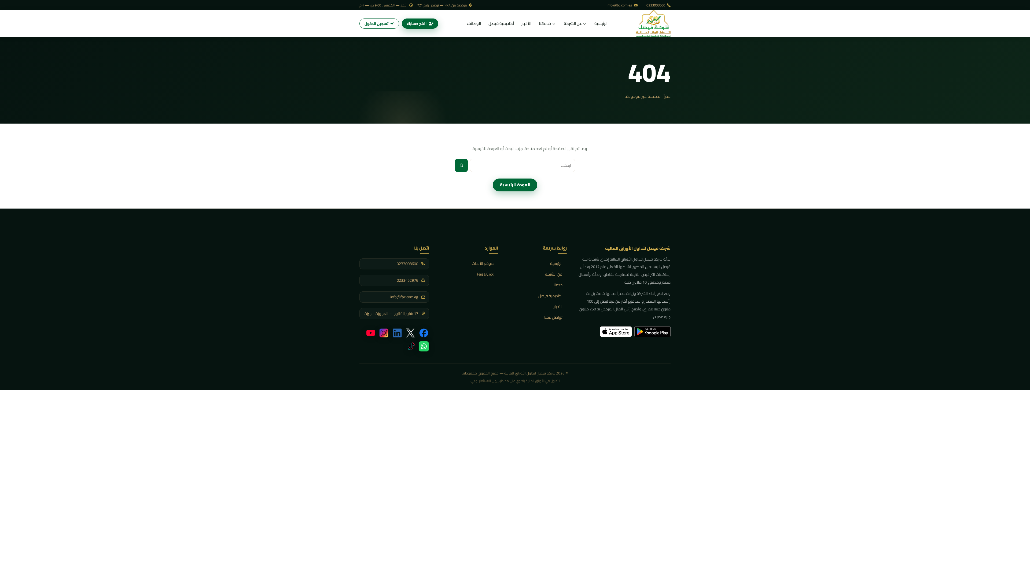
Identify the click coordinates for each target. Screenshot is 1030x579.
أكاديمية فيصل (550, 295)
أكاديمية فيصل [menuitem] (501, 23)
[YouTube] (370, 333)
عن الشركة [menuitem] (573, 23)
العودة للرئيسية (515, 185)
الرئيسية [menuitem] (601, 23)
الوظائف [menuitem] (474, 23)
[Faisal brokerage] (653, 23)
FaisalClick (485, 274)
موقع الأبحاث (483, 263)
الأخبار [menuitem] (526, 23)
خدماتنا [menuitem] (545, 23)
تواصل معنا (553, 317)
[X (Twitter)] (410, 333)
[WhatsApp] (423, 346)
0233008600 (656, 5)
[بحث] (461, 165)
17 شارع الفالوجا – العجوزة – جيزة (391, 314)
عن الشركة (553, 274)
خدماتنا (556, 284)
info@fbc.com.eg (620, 5)
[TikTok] (410, 346)
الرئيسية (556, 263)
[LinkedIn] (397, 333)
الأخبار (558, 306)
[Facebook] (423, 333)
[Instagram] (383, 333)
